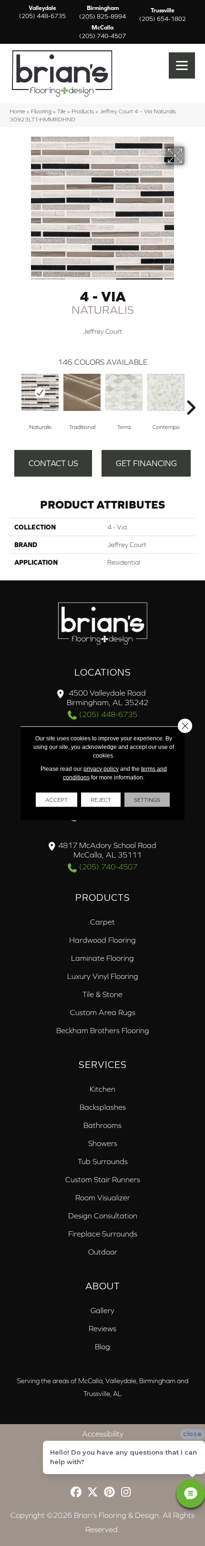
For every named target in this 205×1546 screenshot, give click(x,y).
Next (191, 393)
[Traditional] (82, 392)
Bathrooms (102, 1125)
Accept (56, 799)
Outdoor (102, 1251)
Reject (101, 799)
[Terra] (124, 392)
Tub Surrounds (103, 1161)
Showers (102, 1143)
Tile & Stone (102, 994)
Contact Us (53, 463)
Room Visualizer (102, 1197)
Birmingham (102, 12)
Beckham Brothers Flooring (102, 1030)
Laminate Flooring (102, 958)
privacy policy (101, 768)
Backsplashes (103, 1107)
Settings (147, 799)
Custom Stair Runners (102, 1179)
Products (83, 111)
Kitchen (102, 1089)
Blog (102, 1346)
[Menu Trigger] (182, 65)
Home (17, 111)
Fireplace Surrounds (102, 1233)
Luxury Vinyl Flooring (102, 976)
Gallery (102, 1310)
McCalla (102, 32)
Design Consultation (102, 1215)
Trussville (162, 15)
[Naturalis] (40, 392)
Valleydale (42, 12)
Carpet (102, 922)
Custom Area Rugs (102, 1012)
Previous (14, 393)
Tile (61, 111)
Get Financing (146, 463)
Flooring (41, 111)
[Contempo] (166, 392)
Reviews (102, 1328)
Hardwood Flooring (102, 940)
